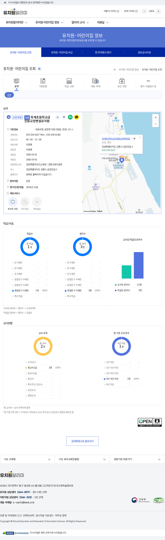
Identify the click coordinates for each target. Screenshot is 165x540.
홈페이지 (57, 117)
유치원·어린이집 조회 (20, 52)
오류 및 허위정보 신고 (11, 515)
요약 (9, 95)
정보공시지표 (144, 52)
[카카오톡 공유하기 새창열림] (76, 117)
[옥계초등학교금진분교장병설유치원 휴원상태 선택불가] (64, 117)
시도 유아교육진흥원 (69, 459)
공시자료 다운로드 (45, 515)
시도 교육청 (10, 459)
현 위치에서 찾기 (103, 52)
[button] (139, 137)
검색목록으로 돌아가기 (82, 441)
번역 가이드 (129, 11)
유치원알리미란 (14, 22)
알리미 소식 (78, 22)
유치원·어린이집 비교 (62, 52)
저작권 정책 (61, 515)
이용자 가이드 (110, 11)
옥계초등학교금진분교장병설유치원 (117, 138)
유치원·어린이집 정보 (47, 22)
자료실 (100, 22)
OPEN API (28, 515)
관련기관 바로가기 (123, 459)
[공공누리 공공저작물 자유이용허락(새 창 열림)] (150, 425)
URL (70, 117)
